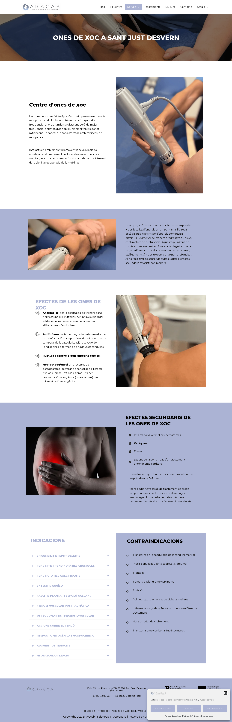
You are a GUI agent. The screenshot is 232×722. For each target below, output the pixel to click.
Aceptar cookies (163, 709)
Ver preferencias (215, 709)
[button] (225, 693)
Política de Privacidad (192, 716)
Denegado (189, 709)
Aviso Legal (208, 716)
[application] (137, 7)
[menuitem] (203, 7)
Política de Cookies (122, 710)
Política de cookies (172, 716)
